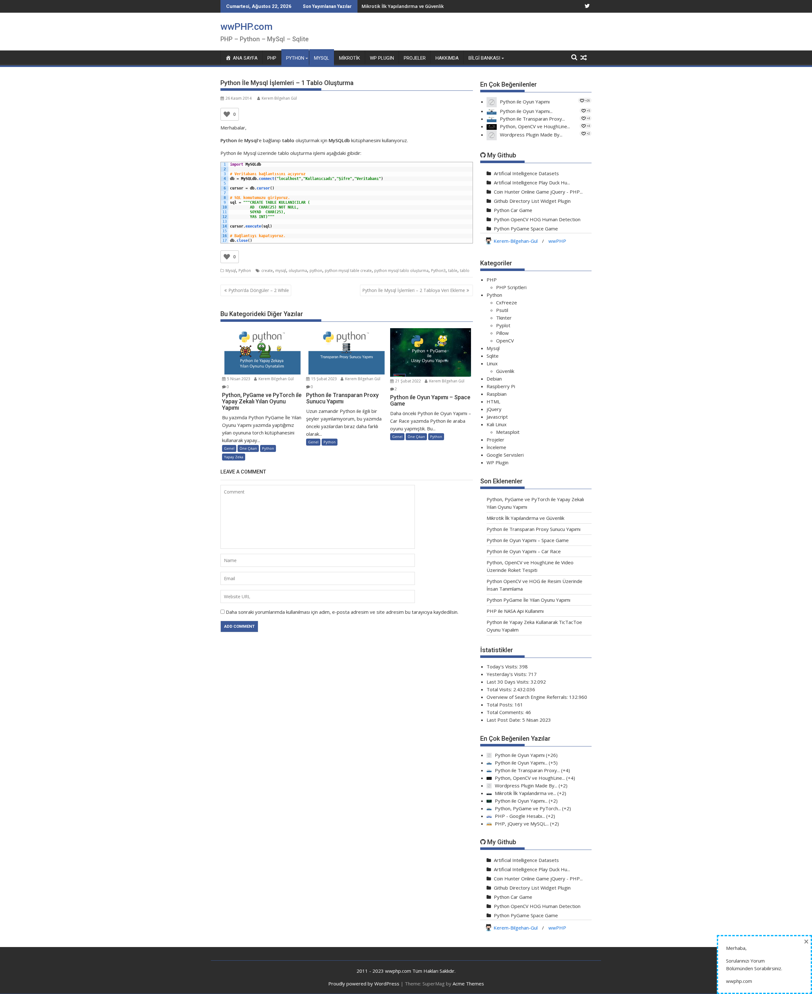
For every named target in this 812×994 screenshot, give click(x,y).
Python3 (438, 270)
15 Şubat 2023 (323, 378)
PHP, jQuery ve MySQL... (522, 823)
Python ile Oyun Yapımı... (526, 111)
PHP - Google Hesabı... (520, 816)
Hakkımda (447, 58)
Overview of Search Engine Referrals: (528, 697)
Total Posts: (500, 704)
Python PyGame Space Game (526, 228)
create (267, 270)
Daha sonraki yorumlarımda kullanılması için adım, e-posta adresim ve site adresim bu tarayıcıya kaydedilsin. (342, 612)
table (452, 270)
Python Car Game (513, 210)
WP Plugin (497, 462)
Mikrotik (349, 58)
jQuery (494, 409)
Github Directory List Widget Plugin (532, 201)
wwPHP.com (246, 26)
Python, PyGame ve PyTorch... (528, 808)
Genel (229, 448)
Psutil (502, 310)
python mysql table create (348, 270)
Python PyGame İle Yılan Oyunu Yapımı (528, 600)
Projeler (415, 58)
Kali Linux (497, 424)
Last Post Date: (504, 720)
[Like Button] (227, 114)
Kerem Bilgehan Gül (279, 98)
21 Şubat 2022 (407, 381)
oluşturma (298, 270)
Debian (494, 378)
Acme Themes (468, 983)
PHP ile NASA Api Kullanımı (515, 611)
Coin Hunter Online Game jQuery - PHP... (538, 192)
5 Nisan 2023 (238, 378)
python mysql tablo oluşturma (401, 270)
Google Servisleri (505, 455)
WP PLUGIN (382, 58)
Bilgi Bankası (484, 58)
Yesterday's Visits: (507, 674)
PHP (271, 58)
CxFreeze (506, 302)
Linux (492, 363)
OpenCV (505, 340)
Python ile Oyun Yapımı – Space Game (528, 540)
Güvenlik (505, 371)
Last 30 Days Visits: (509, 682)
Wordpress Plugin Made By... (531, 134)
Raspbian (497, 394)
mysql (280, 270)
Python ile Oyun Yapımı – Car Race (524, 551)
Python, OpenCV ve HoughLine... (535, 126)
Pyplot (503, 325)
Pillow (502, 333)
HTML (493, 401)
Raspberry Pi (501, 386)
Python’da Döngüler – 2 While (258, 290)
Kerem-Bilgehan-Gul (516, 241)
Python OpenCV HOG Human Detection (537, 219)
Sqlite (493, 356)
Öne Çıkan (248, 448)
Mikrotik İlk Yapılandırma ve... (525, 793)
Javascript (497, 417)
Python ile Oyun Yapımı (525, 101)
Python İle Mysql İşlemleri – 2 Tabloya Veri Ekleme (413, 290)
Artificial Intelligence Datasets (526, 173)
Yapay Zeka (233, 456)
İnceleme (496, 447)
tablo (464, 270)
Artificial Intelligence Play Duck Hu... (532, 182)
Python (295, 58)
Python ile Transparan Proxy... (532, 119)
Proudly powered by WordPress (363, 983)
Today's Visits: (503, 666)
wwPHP (557, 241)
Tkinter (504, 318)
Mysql (321, 58)
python (316, 270)
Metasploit (508, 432)
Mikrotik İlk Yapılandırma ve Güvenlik (525, 518)
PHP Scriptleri (511, 287)
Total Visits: (500, 689)
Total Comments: (506, 712)
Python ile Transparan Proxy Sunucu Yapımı (410, 6)
